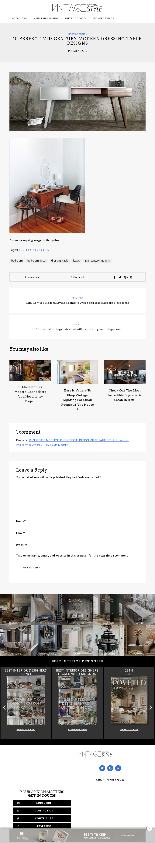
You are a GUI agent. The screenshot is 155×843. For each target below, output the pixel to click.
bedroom (17, 261)
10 (40, 250)
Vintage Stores (76, 18)
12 (48, 250)
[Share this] (114, 277)
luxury (76, 261)
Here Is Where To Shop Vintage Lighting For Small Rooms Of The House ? (77, 400)
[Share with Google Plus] (125, 277)
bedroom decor (36, 261)
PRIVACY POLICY (115, 780)
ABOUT (100, 780)
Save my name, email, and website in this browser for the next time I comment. (74, 556)
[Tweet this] (120, 277)
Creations (19, 18)
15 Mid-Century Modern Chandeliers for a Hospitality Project (30, 394)
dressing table (59, 261)
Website (21, 545)
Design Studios (103, 18)
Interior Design (77, 34)
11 (44, 250)
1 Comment (77, 277)
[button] (150, 707)
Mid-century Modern (97, 261)
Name (21, 521)
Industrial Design (46, 18)
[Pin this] (131, 277)
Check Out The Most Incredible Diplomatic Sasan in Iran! (125, 395)
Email (20, 533)
